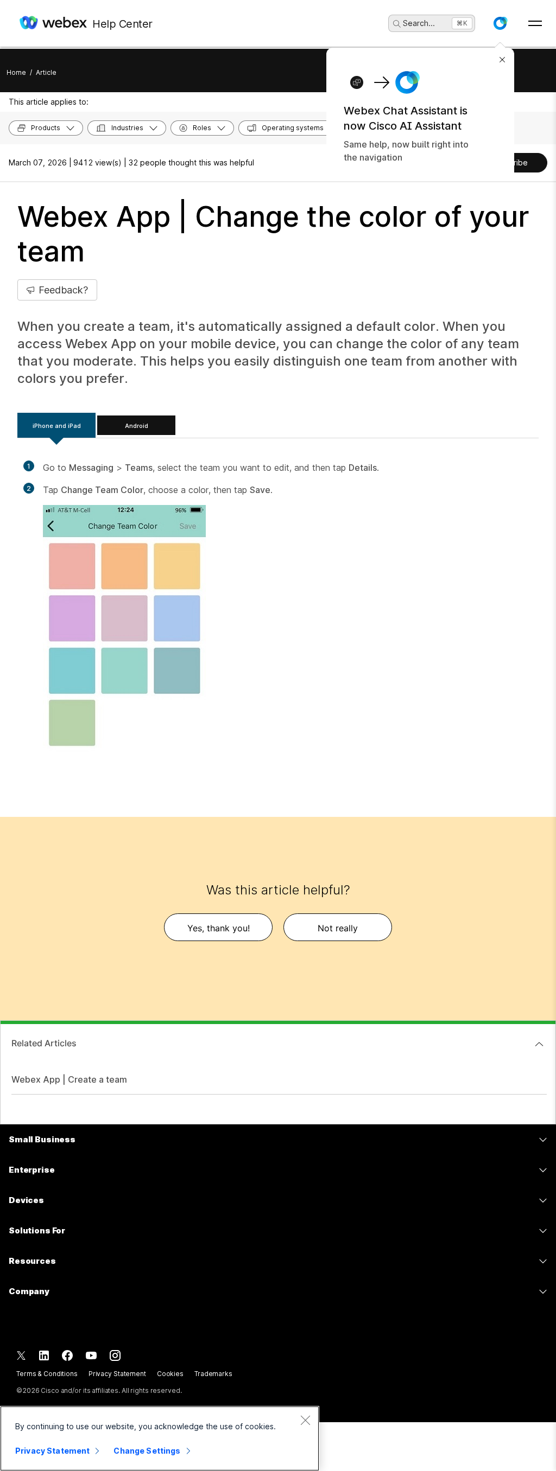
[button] (500, 23)
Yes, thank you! (218, 928)
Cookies (170, 1374)
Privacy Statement (117, 1374)
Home (16, 72)
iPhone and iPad (57, 426)
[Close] (305, 1420)
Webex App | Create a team (69, 1079)
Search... (419, 23)
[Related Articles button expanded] (539, 1044)
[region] (159, 1438)
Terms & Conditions (47, 1374)
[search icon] (397, 24)
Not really (338, 928)
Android (136, 426)
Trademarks (213, 1374)
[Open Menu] (535, 23)
